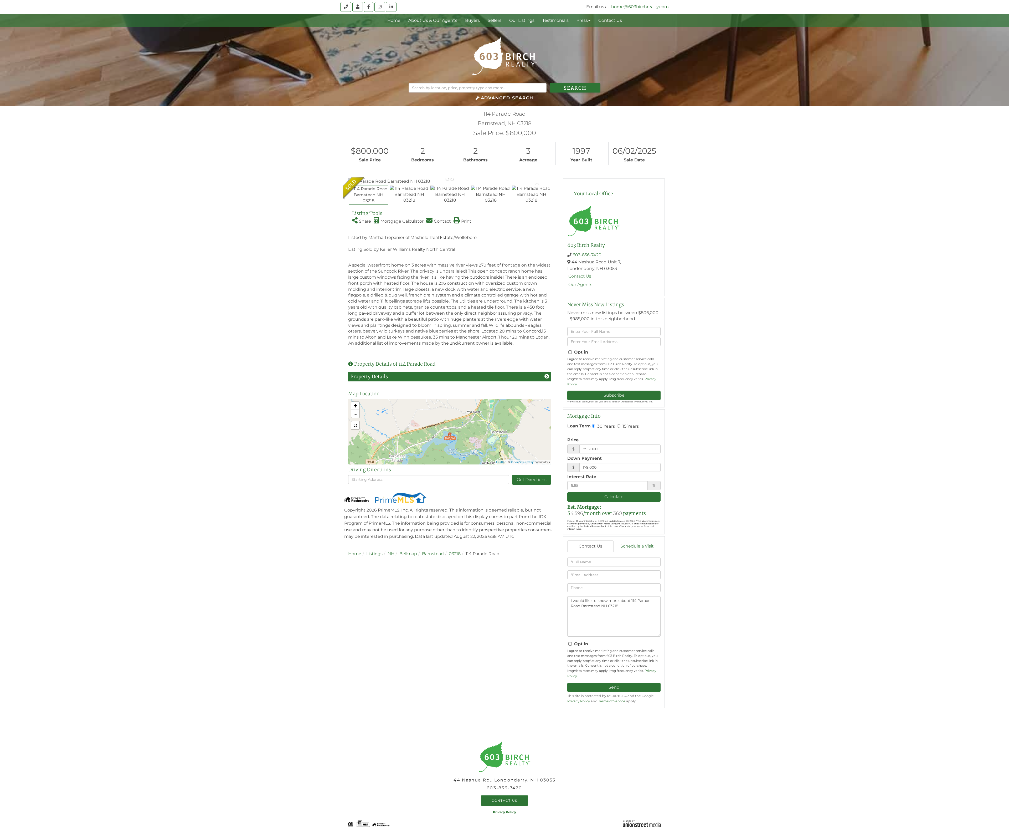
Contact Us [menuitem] (610, 20)
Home (354, 553)
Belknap (408, 553)
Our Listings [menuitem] (521, 20)
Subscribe (614, 395)
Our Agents (580, 284)
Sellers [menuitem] (494, 20)
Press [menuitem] (582, 20)
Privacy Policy (578, 701)
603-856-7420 (587, 254)
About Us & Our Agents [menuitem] (432, 20)
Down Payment (584, 458)
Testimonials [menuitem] (555, 20)
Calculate (614, 496)
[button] (575, 88)
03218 (455, 553)
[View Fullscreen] (355, 425)
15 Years (630, 426)
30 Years (605, 426)
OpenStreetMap (522, 462)
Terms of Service (611, 701)
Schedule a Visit (637, 546)
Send (614, 687)
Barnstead (433, 553)
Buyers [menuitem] (472, 20)
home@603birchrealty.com (640, 6)
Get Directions (532, 479)
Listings (374, 553)
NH (391, 553)
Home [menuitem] (393, 20)
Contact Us (579, 276)
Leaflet (501, 462)
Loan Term (579, 425)
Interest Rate (581, 476)
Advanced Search (507, 97)
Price (573, 439)
